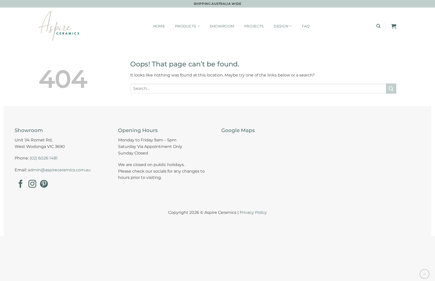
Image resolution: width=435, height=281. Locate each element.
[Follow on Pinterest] (44, 184)
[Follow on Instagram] (32, 184)
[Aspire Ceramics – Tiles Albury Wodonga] (59, 26)
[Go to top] (424, 274)
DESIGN (281, 26)
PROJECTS (254, 26)
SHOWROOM (222, 26)
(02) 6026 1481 (44, 158)
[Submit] (391, 88)
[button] (378, 26)
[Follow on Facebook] (20, 184)
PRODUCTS (185, 26)
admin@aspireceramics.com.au (59, 170)
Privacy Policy (253, 212)
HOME (159, 26)
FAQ (306, 26)
